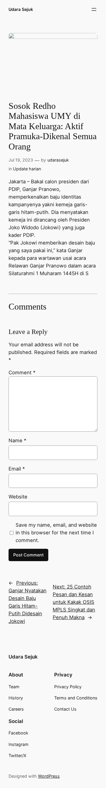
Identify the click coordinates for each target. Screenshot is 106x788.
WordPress (49, 776)
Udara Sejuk (21, 9)
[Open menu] (93, 9)
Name (17, 440)
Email (17, 469)
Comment (22, 372)
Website (18, 497)
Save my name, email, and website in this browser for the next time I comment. (56, 532)
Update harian (27, 168)
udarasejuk (58, 159)
